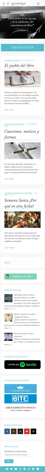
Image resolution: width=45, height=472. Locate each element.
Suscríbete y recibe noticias (15, 451)
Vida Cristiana (18, 124)
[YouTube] (27, 431)
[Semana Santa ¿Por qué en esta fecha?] (22, 227)
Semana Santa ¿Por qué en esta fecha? (20, 203)
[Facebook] (7, 431)
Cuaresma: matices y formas (21, 134)
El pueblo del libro (19, 65)
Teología (15, 60)
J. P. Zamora (14, 3)
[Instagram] (33, 431)
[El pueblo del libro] (22, 87)
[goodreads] (13, 431)
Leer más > (9, 109)
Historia (7, 60)
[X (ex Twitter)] (20, 431)
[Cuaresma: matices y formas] (22, 158)
